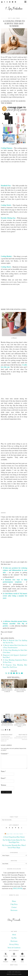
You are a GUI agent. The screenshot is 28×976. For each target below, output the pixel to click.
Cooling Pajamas (6, 148)
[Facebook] (15, 2)
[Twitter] (4, 2)
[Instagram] (7, 2)
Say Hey (14, 938)
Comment (4, 753)
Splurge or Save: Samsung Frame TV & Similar (7, 690)
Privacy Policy (14, 944)
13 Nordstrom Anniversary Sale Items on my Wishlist (7, 738)
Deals (18, 18)
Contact (14, 907)
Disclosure (14, 910)
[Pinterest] (9, 2)
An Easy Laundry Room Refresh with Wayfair (20, 737)
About (14, 934)
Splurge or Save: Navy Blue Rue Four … (7, 725)
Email (3, 778)
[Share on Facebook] (6, 730)
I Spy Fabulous (14, 8)
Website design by (14, 974)
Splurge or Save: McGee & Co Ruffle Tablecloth (20, 690)
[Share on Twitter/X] (8, 730)
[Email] (22, 673)
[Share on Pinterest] (10, 730)
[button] (26, 2)
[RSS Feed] (19, 673)
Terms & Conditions (14, 948)
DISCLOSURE (17, 888)
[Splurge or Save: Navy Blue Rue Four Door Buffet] (7, 718)
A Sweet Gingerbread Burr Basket (14, 837)
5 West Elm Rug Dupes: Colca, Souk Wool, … (20, 725)
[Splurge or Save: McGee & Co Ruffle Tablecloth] (20, 683)
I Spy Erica (14, 904)
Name (3, 771)
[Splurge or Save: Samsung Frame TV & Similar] (7, 683)
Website (3, 785)
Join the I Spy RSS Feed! (14, 833)
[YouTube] (12, 2)
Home (14, 901)
